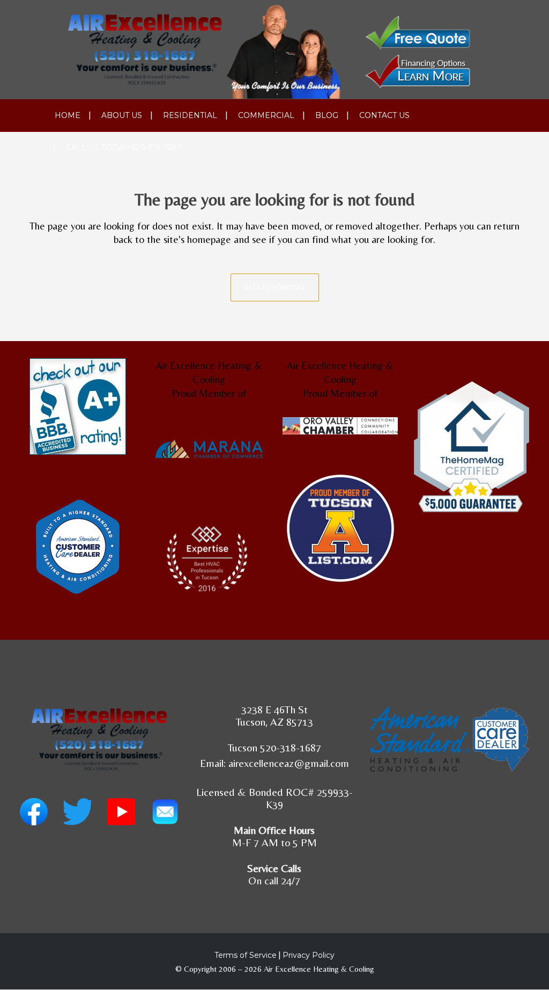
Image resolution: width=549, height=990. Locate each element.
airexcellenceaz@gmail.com (288, 763)
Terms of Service (245, 955)
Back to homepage (275, 287)
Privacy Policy (309, 955)
